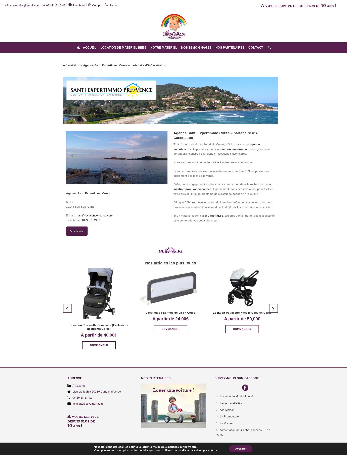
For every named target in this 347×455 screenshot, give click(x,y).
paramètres (210, 450)
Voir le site (76, 231)
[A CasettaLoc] (173, 21)
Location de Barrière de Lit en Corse (170, 312)
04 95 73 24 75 (91, 220)
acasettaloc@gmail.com (87, 403)
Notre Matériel (163, 47)
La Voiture (226, 423)
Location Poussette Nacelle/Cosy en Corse (242, 312)
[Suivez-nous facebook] (245, 388)
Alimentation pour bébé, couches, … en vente (243, 432)
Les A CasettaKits (231, 403)
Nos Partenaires (229, 47)
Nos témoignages (196, 47)
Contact (255, 47)
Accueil (89, 47)
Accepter (240, 449)
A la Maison (227, 409)
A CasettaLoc (71, 65)
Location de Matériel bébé (123, 47)
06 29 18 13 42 (82, 397)
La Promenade (229, 416)
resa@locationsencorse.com (95, 215)
